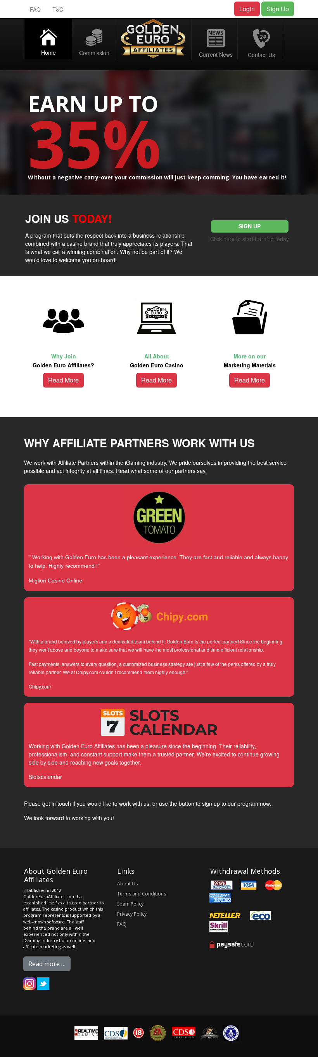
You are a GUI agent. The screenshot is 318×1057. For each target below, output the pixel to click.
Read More (63, 380)
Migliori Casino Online (55, 580)
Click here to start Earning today (249, 239)
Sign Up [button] (277, 8)
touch (64, 803)
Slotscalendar (45, 777)
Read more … (47, 964)
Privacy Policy (132, 914)
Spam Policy (130, 904)
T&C (57, 9)
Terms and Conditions (141, 893)
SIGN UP (249, 226)
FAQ (35, 9)
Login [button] (247, 8)
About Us (127, 883)
